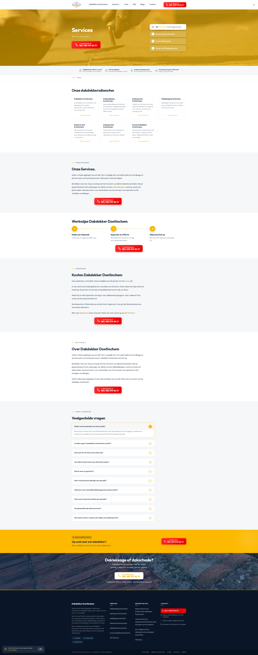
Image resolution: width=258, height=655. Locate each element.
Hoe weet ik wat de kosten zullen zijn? (88, 453)
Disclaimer (176, 652)
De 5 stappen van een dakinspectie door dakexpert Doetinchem (144, 632)
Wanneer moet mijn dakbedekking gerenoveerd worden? (96, 490)
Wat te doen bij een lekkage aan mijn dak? (90, 481)
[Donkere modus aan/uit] (254, 5)
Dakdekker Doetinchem (98, 4)
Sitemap (184, 652)
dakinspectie (84, 313)
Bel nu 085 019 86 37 (172, 611)
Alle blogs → (139, 640)
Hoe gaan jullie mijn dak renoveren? (87, 508)
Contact (152, 4)
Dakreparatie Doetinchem (118, 628)
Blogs (142, 4)
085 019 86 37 (129, 313)
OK (40, 649)
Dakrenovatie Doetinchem (118, 623)
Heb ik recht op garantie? (84, 471)
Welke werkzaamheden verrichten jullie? (89, 426)
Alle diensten (114, 638)
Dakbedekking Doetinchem (119, 609)
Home (73, 78)
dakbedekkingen (118, 187)
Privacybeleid (145, 652)
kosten (127, 281)
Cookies (169, 652)
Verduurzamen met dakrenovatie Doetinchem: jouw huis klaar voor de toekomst (145, 622)
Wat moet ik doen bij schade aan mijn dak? (90, 499)
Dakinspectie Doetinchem (118, 614)
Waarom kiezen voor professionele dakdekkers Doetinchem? (143, 611)
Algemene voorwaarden (158, 652)
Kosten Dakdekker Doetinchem (120, 633)
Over (126, 4)
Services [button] (115, 4)
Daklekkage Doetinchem (118, 618)
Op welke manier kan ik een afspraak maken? (91, 462)
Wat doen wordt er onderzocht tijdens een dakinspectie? (96, 518)
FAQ (134, 4)
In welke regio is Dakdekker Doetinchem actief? (92, 443)
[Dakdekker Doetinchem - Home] (76, 4)
